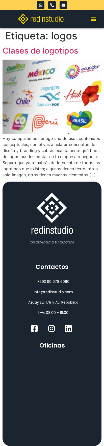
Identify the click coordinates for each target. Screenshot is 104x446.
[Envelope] (63, 5)
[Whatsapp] (40, 5)
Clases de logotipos (40, 51)
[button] (93, 19)
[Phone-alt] (52, 5)
